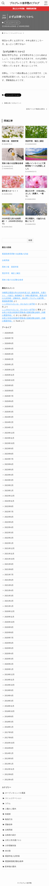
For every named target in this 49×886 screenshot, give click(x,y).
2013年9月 (9, 759)
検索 (30, 240)
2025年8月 (9, 391)
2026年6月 (9, 343)
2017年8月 (9, 738)
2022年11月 (9, 501)
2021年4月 (9, 590)
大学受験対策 (10, 846)
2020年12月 (10, 611)
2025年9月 (9, 385)
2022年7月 (9, 512)
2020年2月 (9, 664)
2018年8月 (9, 717)
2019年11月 (9, 680)
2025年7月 (9, 396)
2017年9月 (9, 732)
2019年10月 (10, 685)
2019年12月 (10, 674)
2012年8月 (9, 774)
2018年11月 (9, 706)
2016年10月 (10, 743)
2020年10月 (10, 622)
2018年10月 (10, 711)
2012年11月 (9, 769)
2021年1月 (9, 606)
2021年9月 (9, 564)
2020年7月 (9, 638)
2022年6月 (9, 517)
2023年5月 (9, 470)
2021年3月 (9, 596)
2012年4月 (9, 780)
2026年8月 (9, 333)
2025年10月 (10, 380)
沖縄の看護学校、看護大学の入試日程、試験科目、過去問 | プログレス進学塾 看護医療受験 (24, 298)
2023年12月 (10, 433)
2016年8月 (9, 748)
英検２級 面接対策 (10, 267)
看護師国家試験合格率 (14, 861)
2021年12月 (10, 548)
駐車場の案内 (10, 867)
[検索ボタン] (3, 3)
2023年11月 (9, 438)
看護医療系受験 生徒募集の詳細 (15, 254)
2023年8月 (9, 454)
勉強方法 (8, 819)
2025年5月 (9, 407)
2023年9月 (9, 449)
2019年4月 (9, 696)
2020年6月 (9, 643)
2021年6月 (9, 580)
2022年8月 (9, 506)
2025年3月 (9, 412)
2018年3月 (9, 722)
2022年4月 (9, 527)
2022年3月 (9, 533)
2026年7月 (9, 338)
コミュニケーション (12, 22)
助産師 (8, 814)
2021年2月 (9, 601)
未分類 (8, 851)
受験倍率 (8, 825)
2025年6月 (9, 401)
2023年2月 (9, 485)
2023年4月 (9, 475)
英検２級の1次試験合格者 (12, 280)
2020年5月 (9, 648)
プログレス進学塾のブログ (24, 3)
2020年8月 (9, 632)
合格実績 (5, 260)
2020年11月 (9, 617)
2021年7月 (9, 575)
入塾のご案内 (10, 809)
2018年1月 (9, 727)
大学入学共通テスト (13, 840)
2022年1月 (9, 543)
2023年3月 (9, 480)
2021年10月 (10, 559)
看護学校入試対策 (12, 856)
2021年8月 (9, 569)
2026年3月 (9, 354)
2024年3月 (9, 417)
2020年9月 (9, 627)
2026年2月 (9, 359)
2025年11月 (9, 375)
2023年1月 (9, 491)
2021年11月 (9, 554)
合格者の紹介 (10, 835)
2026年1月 (9, 365)
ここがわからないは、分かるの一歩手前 (18, 304)
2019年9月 (9, 690)
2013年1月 (9, 764)
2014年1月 (9, 753)
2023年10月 (10, 443)
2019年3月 (9, 701)
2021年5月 (9, 585)
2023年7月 (9, 459)
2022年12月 (10, 496)
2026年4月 (9, 349)
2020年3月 (9, 659)
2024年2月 (9, 422)
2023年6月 (9, 464)
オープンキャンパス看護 (15, 793)
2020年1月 (9, 669)
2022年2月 (9, 538)
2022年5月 (9, 522)
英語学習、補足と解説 (11, 273)
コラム (8, 803)
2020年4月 (9, 654)
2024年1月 (9, 427)
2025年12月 (10, 370)
